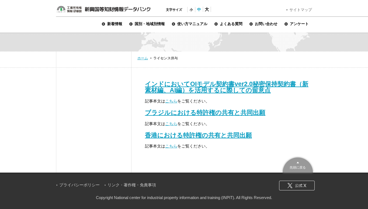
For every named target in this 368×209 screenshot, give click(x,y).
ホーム (142, 58)
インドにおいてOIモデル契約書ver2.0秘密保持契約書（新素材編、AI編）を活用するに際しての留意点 (226, 87)
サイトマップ (300, 10)
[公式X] (297, 185)
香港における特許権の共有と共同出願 (198, 135)
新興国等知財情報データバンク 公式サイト (103, 9)
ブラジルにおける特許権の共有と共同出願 (205, 112)
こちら (171, 101)
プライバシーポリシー (79, 185)
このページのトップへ (298, 164)
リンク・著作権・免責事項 (131, 185)
